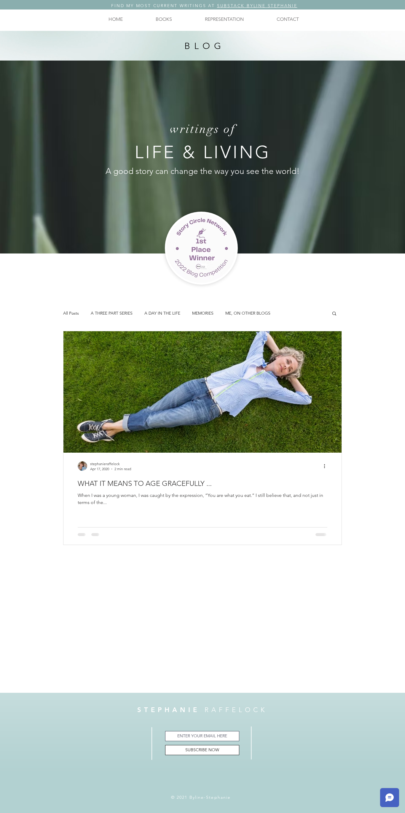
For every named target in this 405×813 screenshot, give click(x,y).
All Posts (71, 313)
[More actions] (326, 466)
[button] (163, 19)
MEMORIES (202, 313)
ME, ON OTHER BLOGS (247, 313)
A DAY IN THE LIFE (162, 313)
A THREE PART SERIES (112, 313)
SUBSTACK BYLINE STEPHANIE (257, 5)
